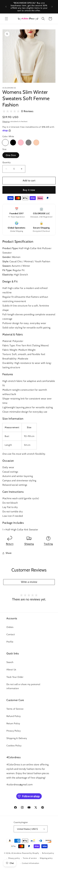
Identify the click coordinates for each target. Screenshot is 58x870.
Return (10, 543)
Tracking (48, 543)
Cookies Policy (13, 745)
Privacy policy (14, 858)
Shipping (6, 121)
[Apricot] (36, 142)
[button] (6, 18)
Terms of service (30, 858)
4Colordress (16, 853)
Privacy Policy (13, 730)
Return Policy (13, 723)
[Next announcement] (52, 6)
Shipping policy (46, 858)
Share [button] (9, 553)
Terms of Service (15, 708)
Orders (10, 627)
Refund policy (48, 853)
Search (10, 662)
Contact (10, 634)
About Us (11, 669)
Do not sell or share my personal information (23, 686)
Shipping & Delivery (16, 738)
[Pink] (21, 142)
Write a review (29, 582)
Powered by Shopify (30, 853)
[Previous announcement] (6, 6)
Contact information (30, 863)
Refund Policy (13, 716)
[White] (5, 142)
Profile (9, 641)
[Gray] (28, 142)
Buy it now (29, 189)
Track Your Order (14, 676)
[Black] (13, 142)
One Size (11, 155)
